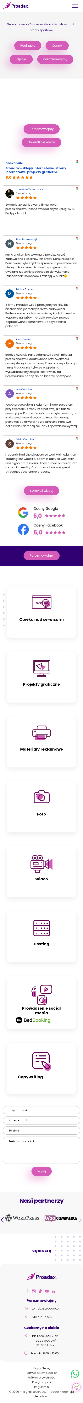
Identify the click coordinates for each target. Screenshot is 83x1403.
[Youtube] (48, 1292)
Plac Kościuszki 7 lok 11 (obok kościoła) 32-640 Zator (45, 1340)
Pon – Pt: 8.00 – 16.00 (45, 1353)
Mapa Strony (41, 1368)
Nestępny (80, 1219)
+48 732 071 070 (41, 1317)
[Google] (41, 518)
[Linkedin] (55, 1292)
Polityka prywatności (42, 1377)
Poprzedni (2, 1219)
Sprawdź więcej (41, 490)
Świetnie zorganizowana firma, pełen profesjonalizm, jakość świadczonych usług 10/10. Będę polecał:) (40, 209)
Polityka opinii (41, 1382)
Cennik (57, 45)
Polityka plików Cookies (41, 1373)
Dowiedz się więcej (41, 142)
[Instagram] (35, 1292)
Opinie (21, 59)
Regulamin (41, 1387)
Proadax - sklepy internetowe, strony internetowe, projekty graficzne (35, 170)
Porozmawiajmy (55, 59)
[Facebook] (28, 1292)
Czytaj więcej (41, 1251)
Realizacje (27, 45)
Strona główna (17, 24)
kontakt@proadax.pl (45, 1308)
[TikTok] (41, 1292)
